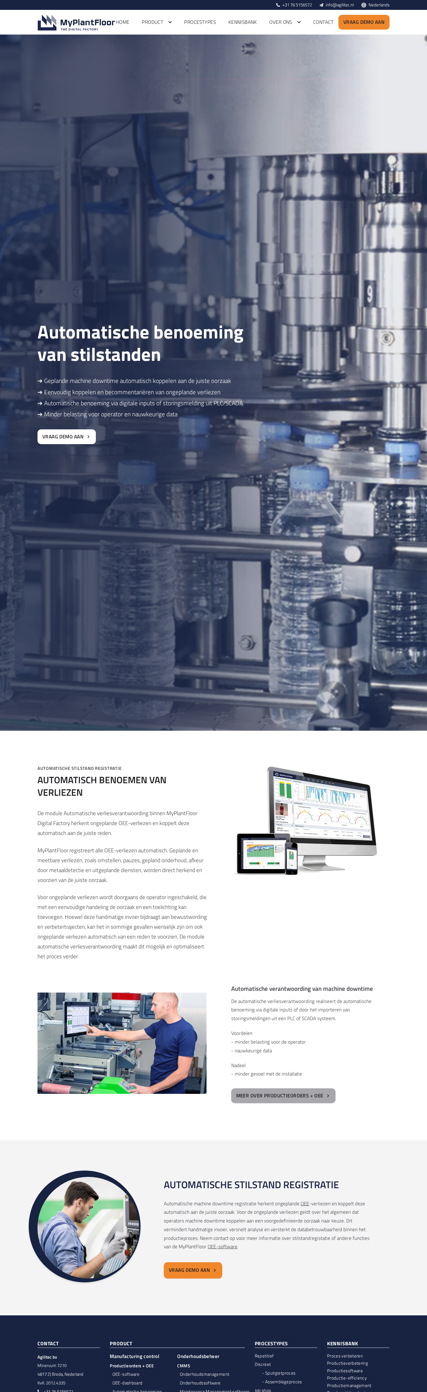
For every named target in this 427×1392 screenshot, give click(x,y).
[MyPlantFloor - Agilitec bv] (76, 22)
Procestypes (200, 22)
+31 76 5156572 (297, 5)
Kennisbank (242, 22)
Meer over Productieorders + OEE (279, 1095)
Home (123, 22)
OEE (305, 1203)
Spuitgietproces (280, 1373)
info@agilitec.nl (340, 5)
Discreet (263, 1364)
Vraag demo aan (364, 22)
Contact (323, 22)
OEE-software (222, 1246)
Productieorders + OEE (132, 1366)
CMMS (183, 1366)
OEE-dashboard (127, 1383)
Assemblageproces (283, 1382)
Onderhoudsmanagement (204, 1374)
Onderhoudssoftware (200, 1383)
